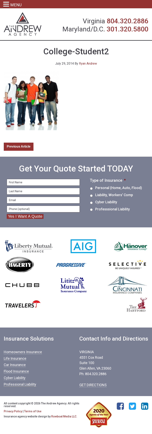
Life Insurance (15, 358)
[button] (6, 4)
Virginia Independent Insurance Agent (23, 24)
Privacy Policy (13, 411)
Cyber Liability (106, 202)
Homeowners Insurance (23, 352)
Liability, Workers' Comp (114, 195)
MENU (16, 5)
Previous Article (18, 146)
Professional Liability (20, 384)
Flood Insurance (16, 371)
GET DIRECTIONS (93, 385)
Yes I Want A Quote (25, 216)
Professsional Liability (112, 209)
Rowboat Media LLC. (64, 416)
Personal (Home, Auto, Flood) (118, 188)
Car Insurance (15, 365)
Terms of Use (32, 411)
